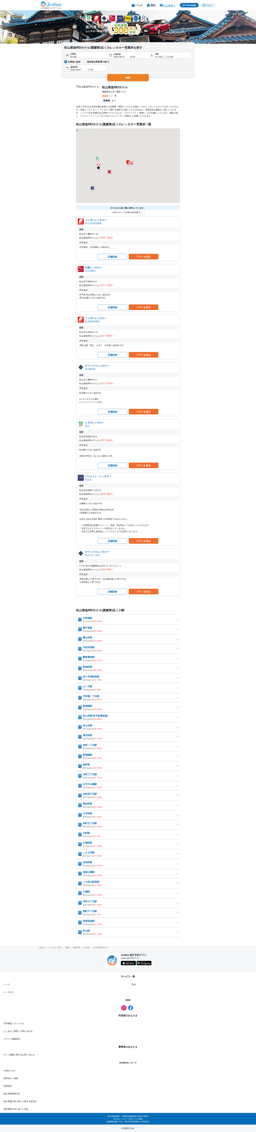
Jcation (42, 947)
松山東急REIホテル (115, 87)
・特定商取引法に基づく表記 (14, 1108)
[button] (97, 159)
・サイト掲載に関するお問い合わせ (18, 1054)
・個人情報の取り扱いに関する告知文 (19, 1101)
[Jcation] (51, 5)
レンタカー (9, 991)
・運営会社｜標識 (9, 1078)
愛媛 (67, 947)
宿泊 (134, 984)
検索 (128, 77)
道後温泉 (76, 947)
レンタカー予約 (55, 947)
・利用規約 (6, 1085)
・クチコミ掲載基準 (10, 1038)
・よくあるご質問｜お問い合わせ (17, 1031)
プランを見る (143, 256)
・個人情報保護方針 (10, 1093)
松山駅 (86, 947)
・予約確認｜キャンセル (12, 1023)
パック (7, 984)
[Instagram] (124, 1007)
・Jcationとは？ (8, 1070)
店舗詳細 (112, 256)
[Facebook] (131, 1007)
